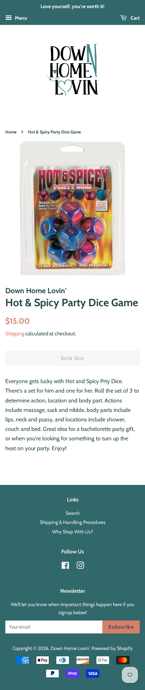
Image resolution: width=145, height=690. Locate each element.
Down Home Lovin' (70, 648)
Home (11, 131)
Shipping (14, 333)
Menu (20, 18)
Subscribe (121, 627)
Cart (135, 18)
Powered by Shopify (112, 648)
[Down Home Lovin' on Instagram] (80, 567)
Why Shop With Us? (72, 531)
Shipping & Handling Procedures (73, 522)
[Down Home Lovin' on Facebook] (65, 567)
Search (73, 513)
